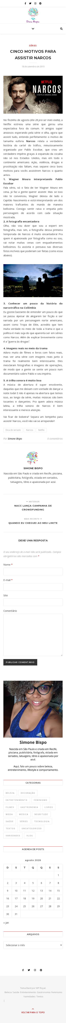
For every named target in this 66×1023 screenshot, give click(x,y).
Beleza (10, 793)
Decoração (28, 793)
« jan (6, 922)
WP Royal (41, 988)
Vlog (30, 835)
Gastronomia (29, 807)
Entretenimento (17, 800)
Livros (49, 807)
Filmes (10, 807)
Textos (10, 828)
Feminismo (40, 800)
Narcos (29, 430)
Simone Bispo (15, 438)
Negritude (41, 814)
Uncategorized (32, 828)
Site (5, 595)
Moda (9, 814)
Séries (33, 45)
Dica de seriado (13, 430)
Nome (8, 564)
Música (23, 814)
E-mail (8, 580)
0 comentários (55, 438)
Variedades (13, 835)
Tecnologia (42, 821)
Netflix (41, 430)
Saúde (10, 821)
